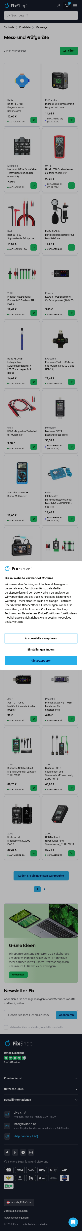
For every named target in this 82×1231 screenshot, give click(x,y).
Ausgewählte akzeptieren (41, 638)
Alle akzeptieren (41, 660)
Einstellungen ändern (41, 649)
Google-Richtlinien (60, 601)
